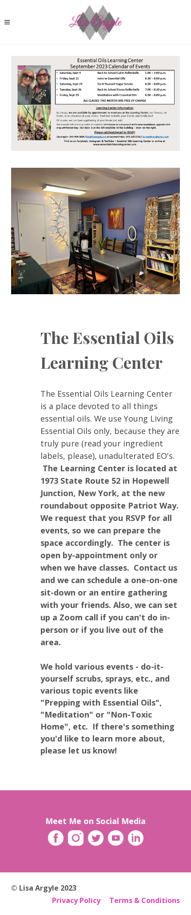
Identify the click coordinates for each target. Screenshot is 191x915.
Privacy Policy (76, 900)
